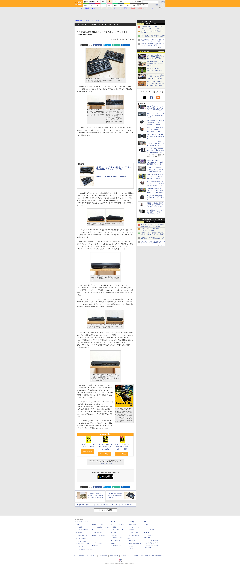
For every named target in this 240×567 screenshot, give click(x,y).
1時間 (140, 24)
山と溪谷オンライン (118, 537)
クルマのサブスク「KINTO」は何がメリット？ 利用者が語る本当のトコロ (155, 63)
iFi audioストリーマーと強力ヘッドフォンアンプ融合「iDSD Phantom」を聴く (155, 77)
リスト (90, 45)
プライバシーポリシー (126, 555)
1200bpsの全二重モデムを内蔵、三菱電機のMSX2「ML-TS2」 (115, 496)
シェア (98, 45)
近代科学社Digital (117, 545)
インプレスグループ (145, 555)
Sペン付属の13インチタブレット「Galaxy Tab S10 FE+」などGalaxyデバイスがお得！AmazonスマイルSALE (152, 41)
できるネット (79, 546)
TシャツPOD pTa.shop (152, 540)
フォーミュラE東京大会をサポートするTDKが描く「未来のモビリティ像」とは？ (155, 57)
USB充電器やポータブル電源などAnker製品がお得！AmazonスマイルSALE (155, 122)
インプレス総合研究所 (82, 530)
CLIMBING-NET (117, 540)
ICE (145, 522)
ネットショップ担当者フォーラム (100, 527)
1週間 (154, 24)
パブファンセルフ (150, 535)
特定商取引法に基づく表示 (159, 555)
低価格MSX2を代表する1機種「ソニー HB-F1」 (112, 176)
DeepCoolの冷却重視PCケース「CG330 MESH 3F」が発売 (155, 197)
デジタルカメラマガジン (82, 543)
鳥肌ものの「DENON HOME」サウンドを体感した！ (155, 70)
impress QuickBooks (151, 530)
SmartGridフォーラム (97, 524)
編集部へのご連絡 (114, 555)
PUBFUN (146, 532)
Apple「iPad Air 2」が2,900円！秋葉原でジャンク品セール (155, 136)
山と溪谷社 (114, 535)
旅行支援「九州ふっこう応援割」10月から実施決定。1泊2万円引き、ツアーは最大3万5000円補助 (153, 234)
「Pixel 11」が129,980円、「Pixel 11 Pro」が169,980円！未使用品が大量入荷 (155, 169)
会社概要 (136, 555)
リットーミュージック (118, 524)
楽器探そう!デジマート (118, 527)
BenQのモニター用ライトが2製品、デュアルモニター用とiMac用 (155, 115)
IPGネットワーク (148, 537)
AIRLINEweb (132, 524)
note (117, 45)
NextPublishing (96, 545)
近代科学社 (114, 543)
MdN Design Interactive (135, 543)
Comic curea (149, 527)
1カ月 (161, 24)
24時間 (148, 24)
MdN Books (132, 540)
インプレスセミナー (97, 532)
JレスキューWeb (133, 532)
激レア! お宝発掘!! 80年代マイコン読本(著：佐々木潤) (122, 446)
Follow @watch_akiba (105, 463)
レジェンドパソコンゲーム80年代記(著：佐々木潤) (105, 446)
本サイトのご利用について (81, 555)
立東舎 (114, 532)
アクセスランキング (148, 21)
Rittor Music (114, 522)
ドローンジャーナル (81, 535)
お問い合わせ (93, 555)
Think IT (78, 524)
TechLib (131, 548)
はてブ (108, 45)
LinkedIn (127, 45)
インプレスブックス (97, 543)
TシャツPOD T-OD (118, 530)
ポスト (85, 45)
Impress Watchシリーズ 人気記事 (152, 219)
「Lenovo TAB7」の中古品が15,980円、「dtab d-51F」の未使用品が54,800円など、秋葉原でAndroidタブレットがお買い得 (153, 36)
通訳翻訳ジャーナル (134, 530)
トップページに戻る (105, 510)
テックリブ (130, 546)
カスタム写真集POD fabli (152, 543)
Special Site (145, 51)
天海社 (147, 524)
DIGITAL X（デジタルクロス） (100, 535)
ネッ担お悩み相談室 (81, 538)
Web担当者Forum (80, 527)
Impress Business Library (98, 530)
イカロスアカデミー (134, 535)
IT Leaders (79, 532)
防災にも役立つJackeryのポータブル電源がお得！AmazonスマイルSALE (155, 129)
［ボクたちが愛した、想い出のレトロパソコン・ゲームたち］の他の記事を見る (105, 505)
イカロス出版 (131, 522)
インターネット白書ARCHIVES (84, 549)
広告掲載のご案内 (103, 555)
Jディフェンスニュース (135, 527)
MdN (129, 538)
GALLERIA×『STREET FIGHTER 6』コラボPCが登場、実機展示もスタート (155, 162)
